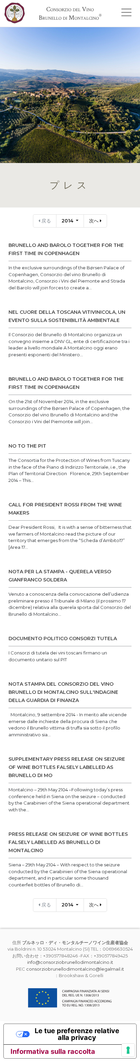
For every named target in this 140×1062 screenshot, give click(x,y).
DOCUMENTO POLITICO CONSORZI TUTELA (62, 638)
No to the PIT (27, 446)
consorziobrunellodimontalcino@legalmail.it (75, 969)
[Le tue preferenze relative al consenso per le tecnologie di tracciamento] (128, 1050)
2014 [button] (68, 221)
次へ (94, 221)
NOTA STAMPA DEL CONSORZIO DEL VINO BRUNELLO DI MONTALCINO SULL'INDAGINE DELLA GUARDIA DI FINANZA (63, 692)
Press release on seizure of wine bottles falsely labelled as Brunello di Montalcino (68, 842)
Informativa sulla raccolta (53, 1051)
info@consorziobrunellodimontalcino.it (70, 962)
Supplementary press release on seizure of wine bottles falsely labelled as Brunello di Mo (66, 767)
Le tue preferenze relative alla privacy (77, 1034)
